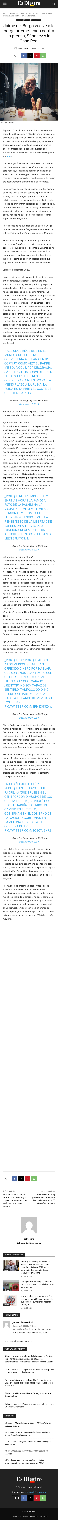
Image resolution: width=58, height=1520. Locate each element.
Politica (26, 20)
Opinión (12, 13)
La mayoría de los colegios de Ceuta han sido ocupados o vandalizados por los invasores (38, 1284)
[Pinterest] (37, 55)
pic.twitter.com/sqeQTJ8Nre (27, 830)
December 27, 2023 (29, 404)
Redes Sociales (36, 20)
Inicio (5, 13)
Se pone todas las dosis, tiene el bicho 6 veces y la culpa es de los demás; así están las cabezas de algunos (15, 1200)
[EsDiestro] (16, 48)
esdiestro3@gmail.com (35, 1492)
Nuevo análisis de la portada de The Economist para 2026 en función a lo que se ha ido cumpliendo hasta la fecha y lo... (29, 1383)
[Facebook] (24, 55)
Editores (20, 13)
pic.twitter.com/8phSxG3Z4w (28, 706)
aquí (9, 156)
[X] (30, 55)
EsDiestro (24, 48)
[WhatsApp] (43, 55)
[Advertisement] (29, 1044)
